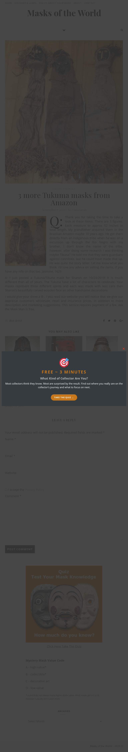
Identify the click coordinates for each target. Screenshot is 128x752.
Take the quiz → (64, 397)
